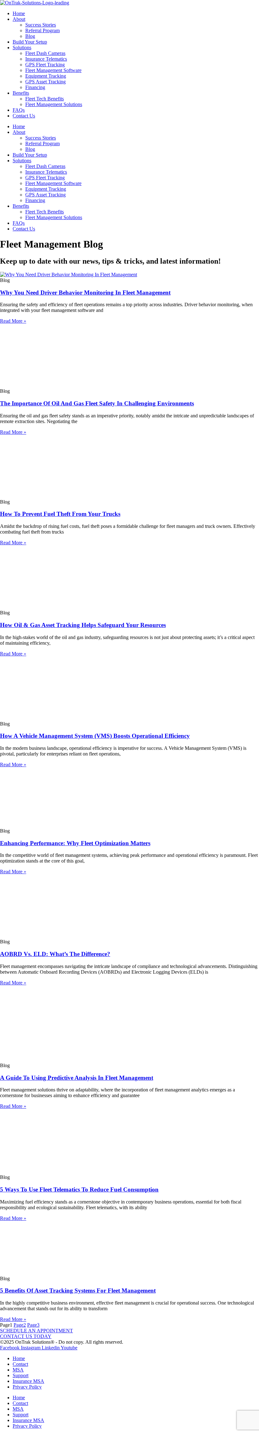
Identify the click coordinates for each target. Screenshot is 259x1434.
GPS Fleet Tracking (45, 64)
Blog (30, 36)
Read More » (13, 321)
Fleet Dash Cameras (45, 53)
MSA (18, 1369)
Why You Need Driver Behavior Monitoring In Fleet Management (85, 292)
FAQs (19, 110)
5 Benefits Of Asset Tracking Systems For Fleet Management (78, 1290)
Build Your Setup (30, 42)
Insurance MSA (28, 1381)
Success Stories (40, 24)
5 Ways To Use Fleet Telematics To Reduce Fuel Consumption (79, 1189)
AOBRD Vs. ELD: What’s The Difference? (55, 954)
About (19, 19)
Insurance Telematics (46, 59)
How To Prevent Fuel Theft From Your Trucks (60, 514)
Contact (20, 1364)
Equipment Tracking (45, 76)
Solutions (22, 47)
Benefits (21, 93)
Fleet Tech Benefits (44, 98)
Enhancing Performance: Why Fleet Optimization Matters (75, 843)
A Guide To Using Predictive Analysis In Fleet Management (76, 1077)
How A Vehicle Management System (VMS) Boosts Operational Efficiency (95, 735)
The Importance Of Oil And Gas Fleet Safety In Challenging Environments (97, 403)
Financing (35, 87)
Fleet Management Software (53, 70)
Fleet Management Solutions (53, 104)
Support (20, 1375)
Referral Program (42, 30)
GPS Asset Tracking (45, 81)
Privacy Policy (27, 1386)
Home (19, 13)
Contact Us (24, 115)
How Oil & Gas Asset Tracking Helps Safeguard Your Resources (83, 625)
